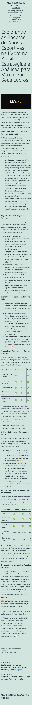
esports (5, 650)
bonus (14, 652)
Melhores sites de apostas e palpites (16, 5)
